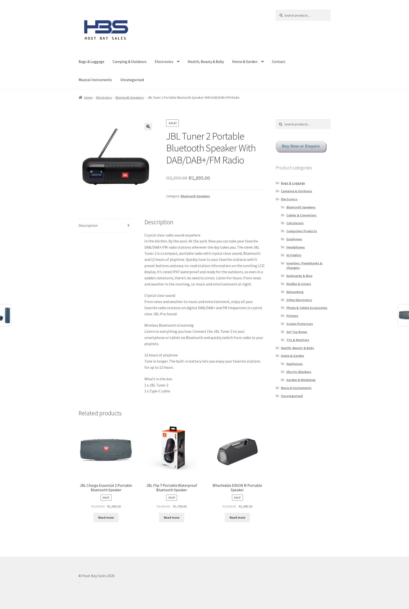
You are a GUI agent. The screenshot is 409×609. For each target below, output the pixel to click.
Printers (292, 316)
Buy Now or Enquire (301, 146)
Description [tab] (88, 225)
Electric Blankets (298, 372)
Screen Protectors (299, 324)
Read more (106, 517)
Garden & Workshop (301, 380)
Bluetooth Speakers (130, 97)
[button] (148, 126)
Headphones (295, 247)
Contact (278, 61)
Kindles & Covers (298, 284)
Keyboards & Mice (299, 276)
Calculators (295, 223)
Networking (294, 292)
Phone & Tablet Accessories (306, 308)
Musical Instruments (95, 79)
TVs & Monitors (297, 340)
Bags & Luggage (91, 61)
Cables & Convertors (301, 215)
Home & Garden (245, 61)
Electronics (164, 61)
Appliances (294, 364)
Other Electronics (299, 300)
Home (88, 97)
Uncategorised (132, 79)
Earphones (294, 239)
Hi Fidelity (293, 255)
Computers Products (301, 231)
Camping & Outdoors (130, 61)
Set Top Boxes (296, 332)
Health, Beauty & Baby (206, 61)
